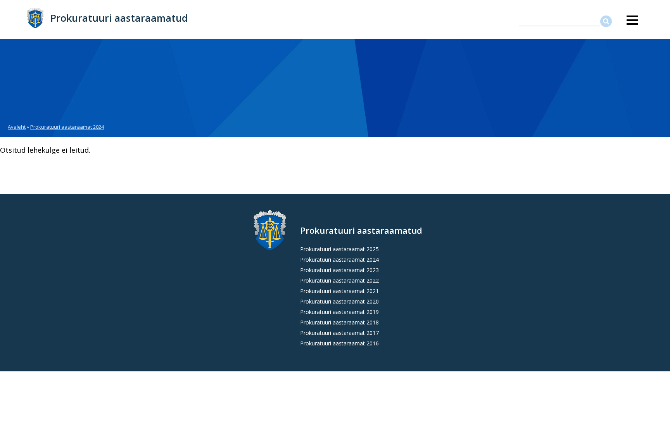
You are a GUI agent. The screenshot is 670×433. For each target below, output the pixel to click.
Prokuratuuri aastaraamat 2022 (339, 280)
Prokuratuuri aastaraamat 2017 (339, 332)
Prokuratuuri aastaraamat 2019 (339, 312)
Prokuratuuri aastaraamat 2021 (339, 291)
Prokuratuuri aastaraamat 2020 (339, 301)
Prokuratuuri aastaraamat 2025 (339, 249)
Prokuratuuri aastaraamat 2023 (339, 270)
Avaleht (17, 126)
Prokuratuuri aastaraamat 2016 (339, 343)
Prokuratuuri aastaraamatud (119, 17)
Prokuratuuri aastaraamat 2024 (67, 126)
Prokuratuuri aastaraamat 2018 (339, 322)
